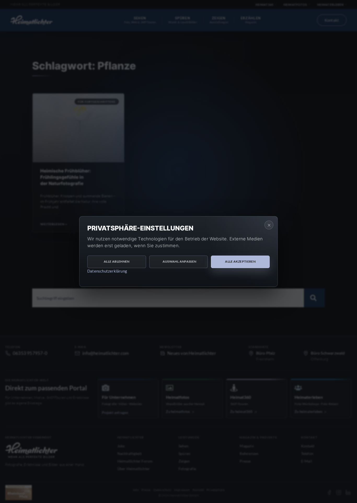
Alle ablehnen (117, 261)
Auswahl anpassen (180, 261)
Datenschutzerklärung (107, 271)
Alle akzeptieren (240, 261)
